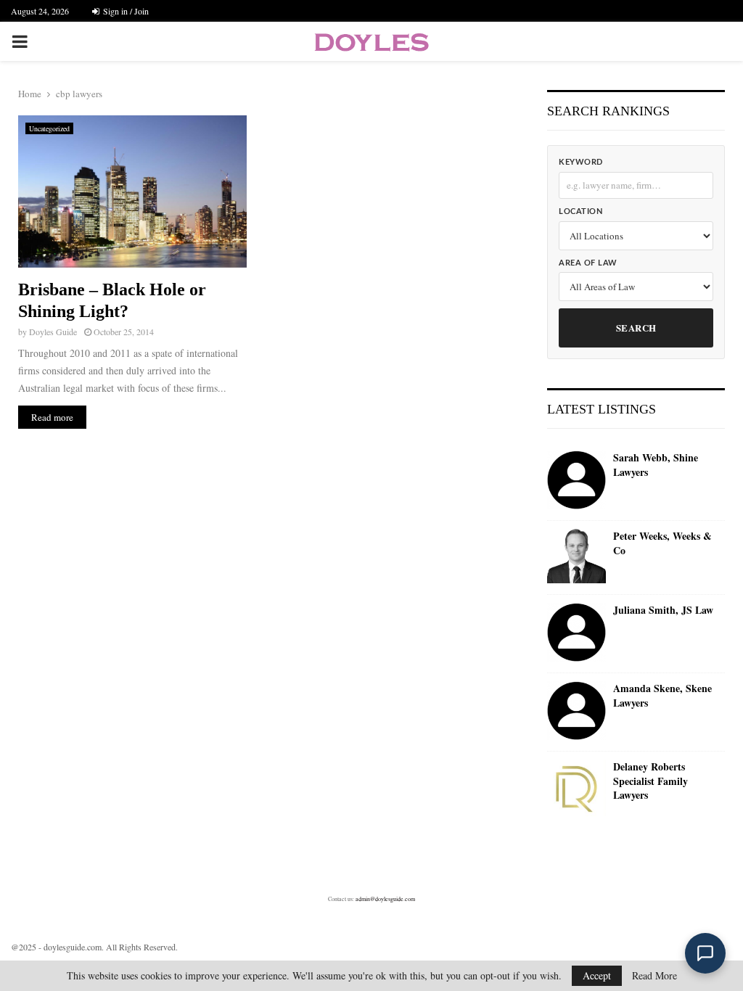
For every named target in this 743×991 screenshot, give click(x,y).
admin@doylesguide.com (385, 898)
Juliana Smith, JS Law (663, 610)
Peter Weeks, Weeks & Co (662, 543)
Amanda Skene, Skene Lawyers (662, 695)
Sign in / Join (125, 11)
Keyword (581, 162)
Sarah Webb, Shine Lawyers (655, 465)
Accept (597, 975)
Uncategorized (49, 128)
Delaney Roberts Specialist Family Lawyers (650, 781)
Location (580, 211)
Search (636, 327)
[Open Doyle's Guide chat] (705, 953)
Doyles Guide (53, 331)
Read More (654, 976)
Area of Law (588, 263)
